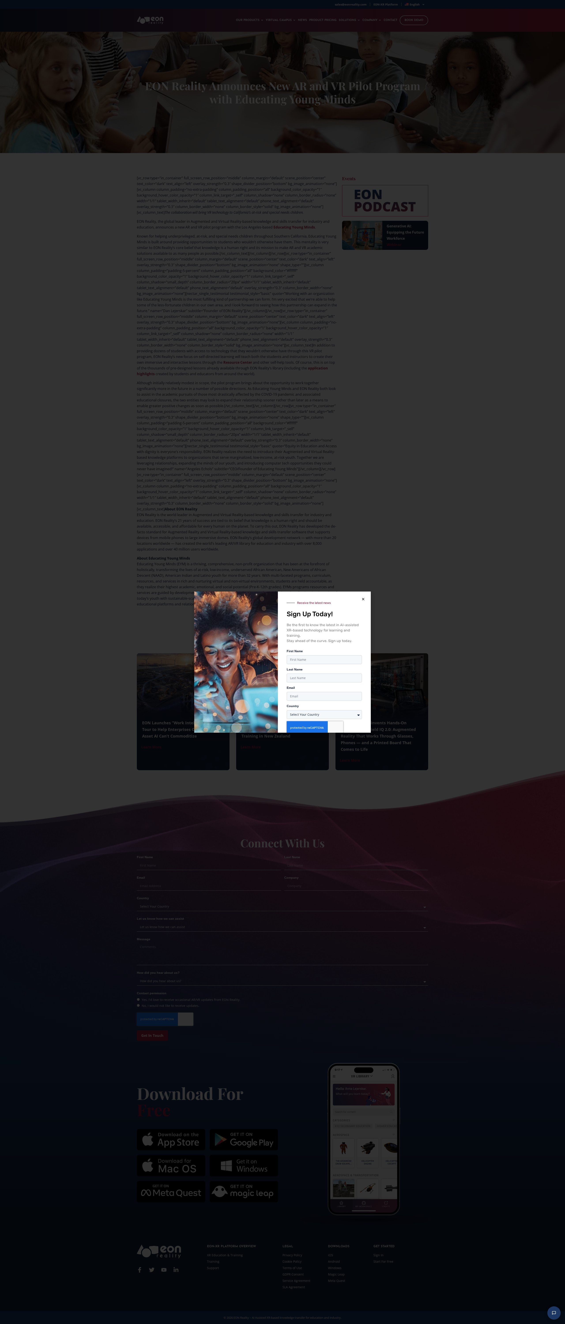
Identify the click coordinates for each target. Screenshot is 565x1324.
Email (291, 687)
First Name (295, 651)
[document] (282, 662)
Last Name (295, 669)
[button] (363, 599)
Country (293, 706)
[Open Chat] (554, 1313)
